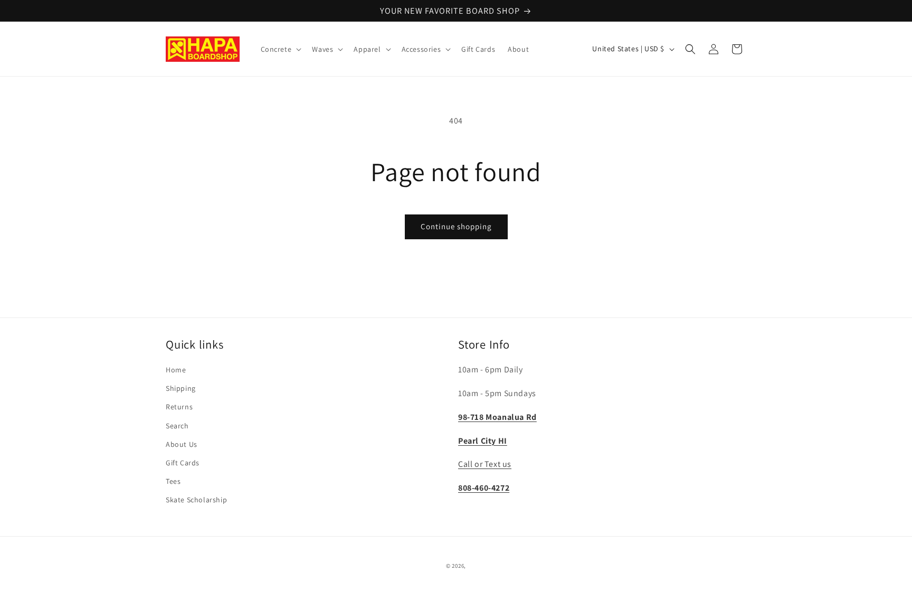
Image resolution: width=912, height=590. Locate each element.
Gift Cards (183, 462)
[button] (280, 49)
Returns (179, 406)
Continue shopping (456, 226)
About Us (181, 444)
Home (176, 369)
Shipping (181, 388)
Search (177, 425)
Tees (173, 481)
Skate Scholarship (196, 499)
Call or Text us (484, 464)
